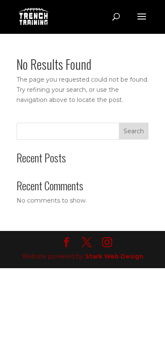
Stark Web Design (114, 256)
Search (134, 131)
